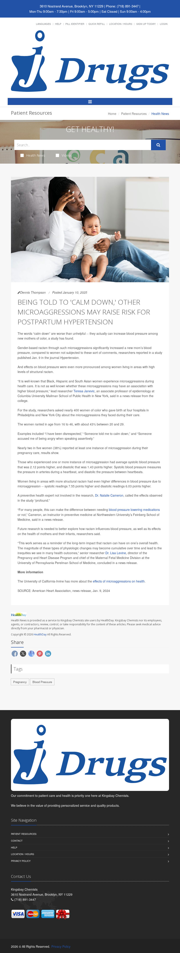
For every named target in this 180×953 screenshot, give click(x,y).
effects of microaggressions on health (119, 581)
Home (112, 113)
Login (163, 23)
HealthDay (40, 634)
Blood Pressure (42, 682)
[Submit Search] (158, 145)
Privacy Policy (21, 861)
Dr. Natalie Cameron (109, 495)
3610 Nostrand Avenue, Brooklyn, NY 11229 (71, 6)
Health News (35, 155)
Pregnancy (20, 682)
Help (58, 23)
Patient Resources (134, 113)
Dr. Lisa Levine (115, 553)
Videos (67, 155)
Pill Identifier (74, 23)
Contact (17, 840)
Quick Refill (96, 23)
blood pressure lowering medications (134, 509)
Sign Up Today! (146, 23)
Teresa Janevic (84, 391)
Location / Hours (120, 23)
